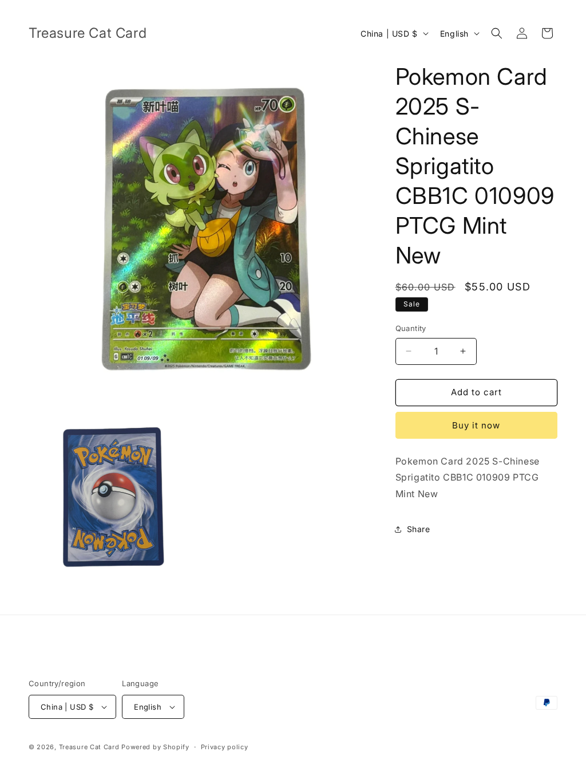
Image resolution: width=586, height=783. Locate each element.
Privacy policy (224, 747)
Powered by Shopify (155, 747)
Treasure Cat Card (89, 747)
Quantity (410, 328)
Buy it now (476, 425)
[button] (496, 33)
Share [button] (418, 529)
